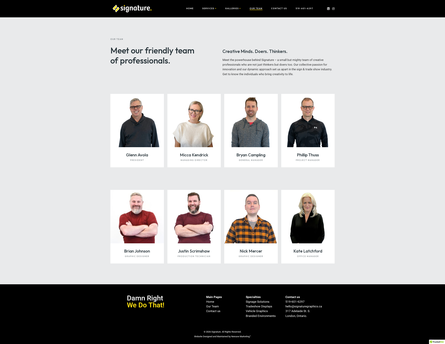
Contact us (213, 311)
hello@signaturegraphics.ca (301, 306)
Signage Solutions (257, 301)
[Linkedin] (328, 8)
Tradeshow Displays (259, 306)
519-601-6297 (304, 9)
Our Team (256, 9)
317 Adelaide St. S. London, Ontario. (297, 313)
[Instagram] (333, 8)
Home (190, 9)
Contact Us (279, 9)
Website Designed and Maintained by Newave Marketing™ (222, 336)
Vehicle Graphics (257, 311)
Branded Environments (261, 316)
